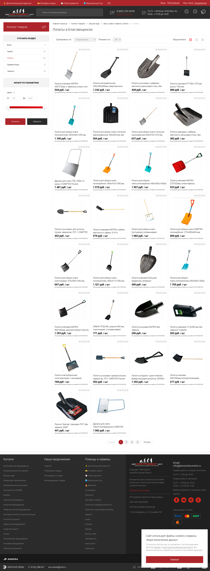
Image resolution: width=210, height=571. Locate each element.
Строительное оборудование (15, 539)
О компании (90, 490)
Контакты (89, 495)
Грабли (10, 51)
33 (45, 71)
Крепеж (6, 495)
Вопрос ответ (90, 534)
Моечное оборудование (13, 500)
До (24, 98)
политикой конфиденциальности (177, 547)
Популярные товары (53, 471)
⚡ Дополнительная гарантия (17, 3)
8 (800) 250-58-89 (126, 11)
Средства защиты (11, 529)
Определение (200, 3)
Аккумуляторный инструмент (15, 471)
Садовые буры (13, 65)
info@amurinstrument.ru (187, 465)
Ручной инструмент (11, 519)
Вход (163, 3)
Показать (15, 121)
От (8, 98)
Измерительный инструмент (15, 485)
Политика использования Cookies (99, 509)
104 (44, 58)
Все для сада (8, 476)
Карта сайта (90, 543)
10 (45, 65)
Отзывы (88, 524)
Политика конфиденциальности (98, 505)
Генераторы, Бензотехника (14, 480)
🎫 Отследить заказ (46, 3)
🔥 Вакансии (90, 485)
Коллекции (89, 548)
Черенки (10, 71)
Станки (6, 534)
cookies (157, 547)
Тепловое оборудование (13, 543)
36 (45, 51)
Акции (87, 519)
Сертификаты (91, 539)
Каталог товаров (17, 26)
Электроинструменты (12, 548)
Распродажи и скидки (53, 476)
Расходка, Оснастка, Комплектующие (19, 514)
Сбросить (37, 121)
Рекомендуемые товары (54, 480)
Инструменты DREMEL (13, 490)
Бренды (88, 529)
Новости (88, 514)
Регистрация (173, 3)
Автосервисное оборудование (16, 466)
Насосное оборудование (13, 505)
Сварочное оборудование (14, 524)
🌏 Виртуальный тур (93, 3)
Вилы (9, 45)
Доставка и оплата (93, 500)
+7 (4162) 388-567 (36, 567)
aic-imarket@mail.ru (57, 567)
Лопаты (10, 58)
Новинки (48, 466)
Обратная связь (15, 567)
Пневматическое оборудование (16, 509)
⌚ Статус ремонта (69, 3)
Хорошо (174, 559)
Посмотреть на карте (139, 490)
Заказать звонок (124, 14)
